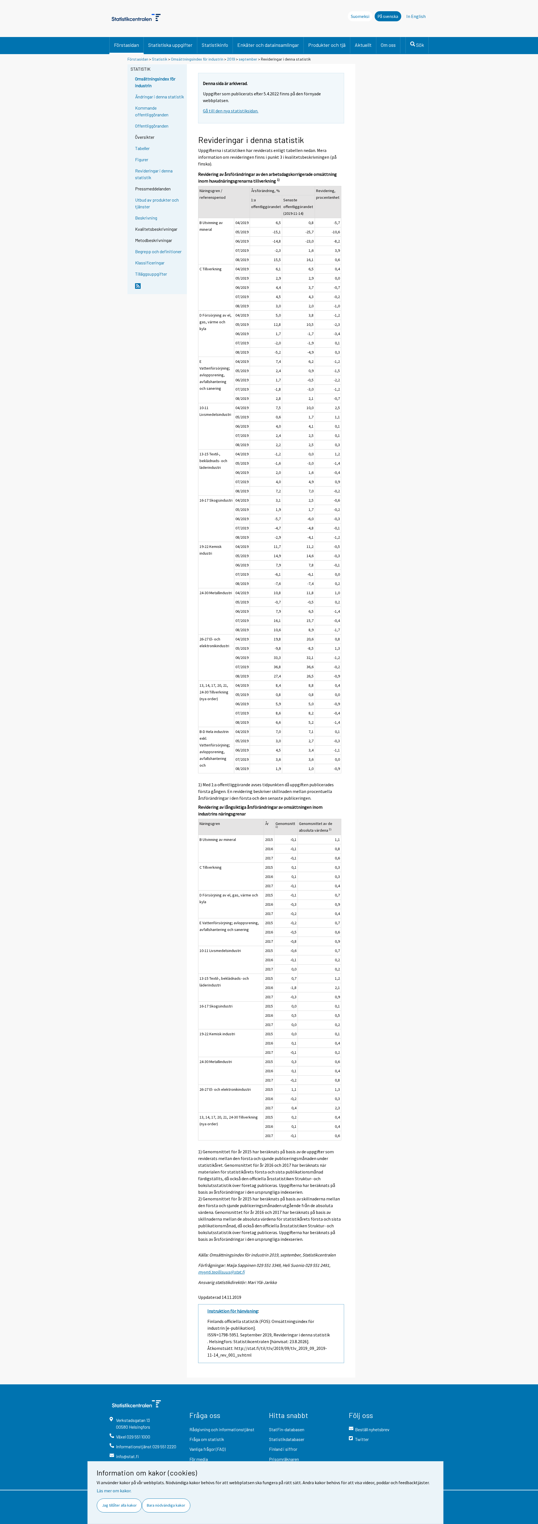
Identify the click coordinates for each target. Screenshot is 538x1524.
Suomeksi (360, 16)
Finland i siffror (283, 1449)
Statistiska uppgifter (170, 45)
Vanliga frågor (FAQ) (207, 1449)
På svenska (387, 16)
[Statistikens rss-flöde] (159, 288)
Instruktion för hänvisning (232, 1311)
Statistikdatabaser (286, 1439)
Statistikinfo (215, 45)
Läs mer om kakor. (114, 1490)
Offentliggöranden (151, 125)
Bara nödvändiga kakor (166, 1505)
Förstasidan (126, 45)
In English (416, 16)
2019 (231, 59)
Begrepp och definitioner (158, 251)
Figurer (141, 159)
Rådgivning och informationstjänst (221, 1429)
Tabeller (142, 148)
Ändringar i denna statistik (159, 96)
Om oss (388, 45)
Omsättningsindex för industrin (197, 59)
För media (198, 1459)
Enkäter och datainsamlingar (268, 45)
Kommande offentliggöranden (151, 111)
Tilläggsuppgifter (151, 273)
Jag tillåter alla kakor (119, 1505)
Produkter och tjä (326, 45)
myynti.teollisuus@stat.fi (221, 1272)
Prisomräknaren (284, 1459)
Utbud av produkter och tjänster (157, 203)
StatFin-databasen (286, 1429)
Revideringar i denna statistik (154, 174)
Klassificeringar (149, 262)
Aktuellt (363, 45)
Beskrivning (146, 217)
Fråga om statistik (206, 1439)
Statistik (159, 59)
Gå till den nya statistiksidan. (230, 111)
